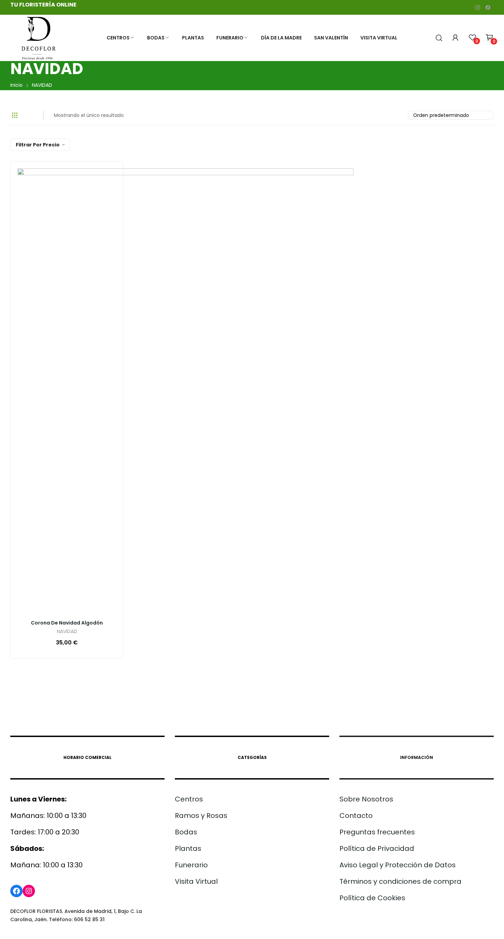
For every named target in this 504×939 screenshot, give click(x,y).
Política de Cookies (372, 898)
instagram (478, 7)
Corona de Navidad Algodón (67, 622)
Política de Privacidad (376, 848)
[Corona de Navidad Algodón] (185, 390)
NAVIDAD (67, 632)
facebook (488, 7)
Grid (14, 115)
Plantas (188, 848)
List (28, 115)
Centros (189, 799)
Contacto (356, 815)
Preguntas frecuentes (377, 832)
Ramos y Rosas (201, 815)
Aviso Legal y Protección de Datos (397, 865)
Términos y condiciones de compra (400, 881)
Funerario (191, 865)
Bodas (186, 832)
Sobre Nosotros (366, 799)
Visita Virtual (196, 881)
